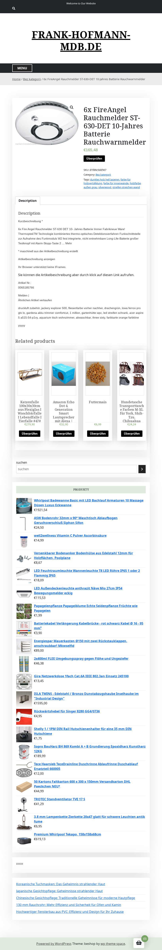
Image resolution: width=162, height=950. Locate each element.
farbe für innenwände (116, 183)
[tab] (27, 200)
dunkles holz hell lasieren (104, 179)
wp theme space (113, 944)
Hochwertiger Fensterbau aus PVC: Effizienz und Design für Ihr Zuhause (70, 912)
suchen (21, 462)
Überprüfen (94, 158)
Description (28, 200)
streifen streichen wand (126, 187)
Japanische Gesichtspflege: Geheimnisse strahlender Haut (59, 891)
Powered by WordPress (54, 944)
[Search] (142, 469)
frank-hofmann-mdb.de (81, 40)
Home (16, 79)
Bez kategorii (32, 79)
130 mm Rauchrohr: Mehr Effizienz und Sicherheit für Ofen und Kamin (68, 905)
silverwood (104, 187)
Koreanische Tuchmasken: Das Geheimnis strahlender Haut (60, 884)
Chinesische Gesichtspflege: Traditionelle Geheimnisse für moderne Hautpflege (75, 898)
